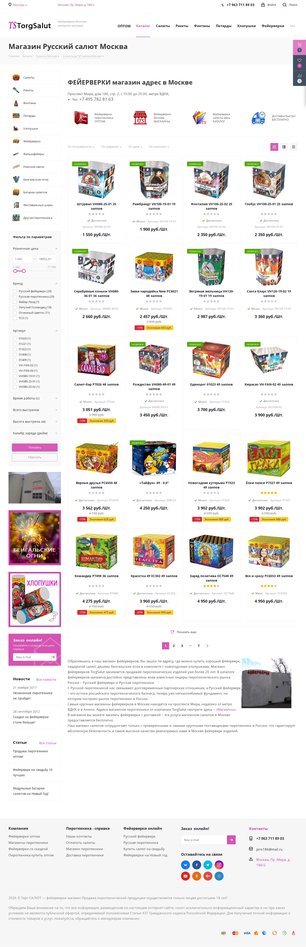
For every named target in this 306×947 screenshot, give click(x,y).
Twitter (207, 864)
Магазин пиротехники (84, 849)
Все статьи (47, 743)
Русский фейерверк (139, 836)
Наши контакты (79, 836)
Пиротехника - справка (88, 828)
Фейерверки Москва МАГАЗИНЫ (162, 117)
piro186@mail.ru (269, 849)
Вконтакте (185, 864)
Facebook (196, 864)
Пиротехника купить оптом (31, 855)
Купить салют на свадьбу (144, 849)
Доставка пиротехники (85, 855)
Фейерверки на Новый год (145, 855)
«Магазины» (226, 709)
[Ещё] (292, 25)
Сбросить (34, 457)
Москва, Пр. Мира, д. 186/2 (76, 5)
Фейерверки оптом (24, 836)
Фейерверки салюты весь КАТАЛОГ (221, 117)
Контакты (258, 828)
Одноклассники (196, 876)
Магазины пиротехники (28, 842)
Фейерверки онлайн (142, 828)
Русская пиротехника (140, 842)
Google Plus (207, 876)
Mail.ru (219, 876)
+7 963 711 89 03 (270, 838)
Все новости (46, 679)
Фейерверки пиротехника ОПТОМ (104, 117)
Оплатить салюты (80, 842)
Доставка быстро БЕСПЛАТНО (284, 117)
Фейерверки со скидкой (28, 849)
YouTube (185, 876)
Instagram (219, 864)
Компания (18, 828)
